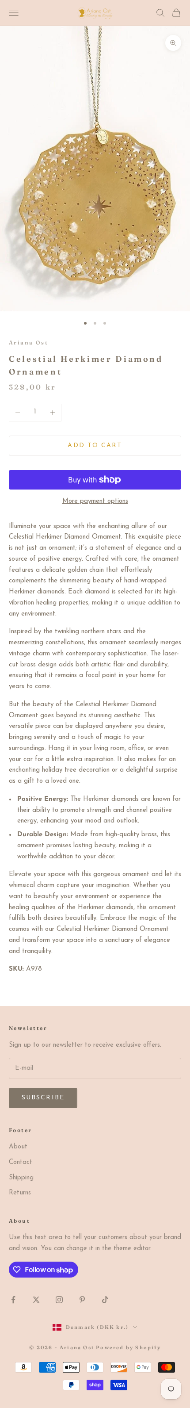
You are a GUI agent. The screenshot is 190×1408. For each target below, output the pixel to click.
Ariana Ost (28, 342)
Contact (20, 1162)
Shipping (21, 1178)
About (18, 1147)
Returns (20, 1193)
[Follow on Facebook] (13, 1299)
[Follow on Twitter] (36, 1299)
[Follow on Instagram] (59, 1299)
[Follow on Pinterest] (82, 1299)
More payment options (95, 501)
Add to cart (95, 445)
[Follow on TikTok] (105, 1299)
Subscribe (43, 1097)
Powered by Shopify (128, 1347)
